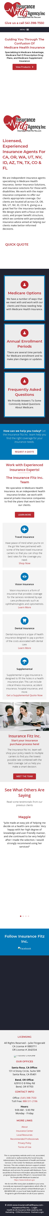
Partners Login (37, 1212)
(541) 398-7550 (28, 1097)
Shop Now (24, 563)
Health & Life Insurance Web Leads (21, 1210)
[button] (22, 29)
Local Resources (24, 1134)
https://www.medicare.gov (24, 1180)
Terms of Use (24, 1147)
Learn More (24, 607)
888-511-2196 (30, 1101)
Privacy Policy (24, 1143)
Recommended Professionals (24, 1139)
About (25, 1126)
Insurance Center (24, 1130)
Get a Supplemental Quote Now (24, 695)
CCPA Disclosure (23, 1212)
